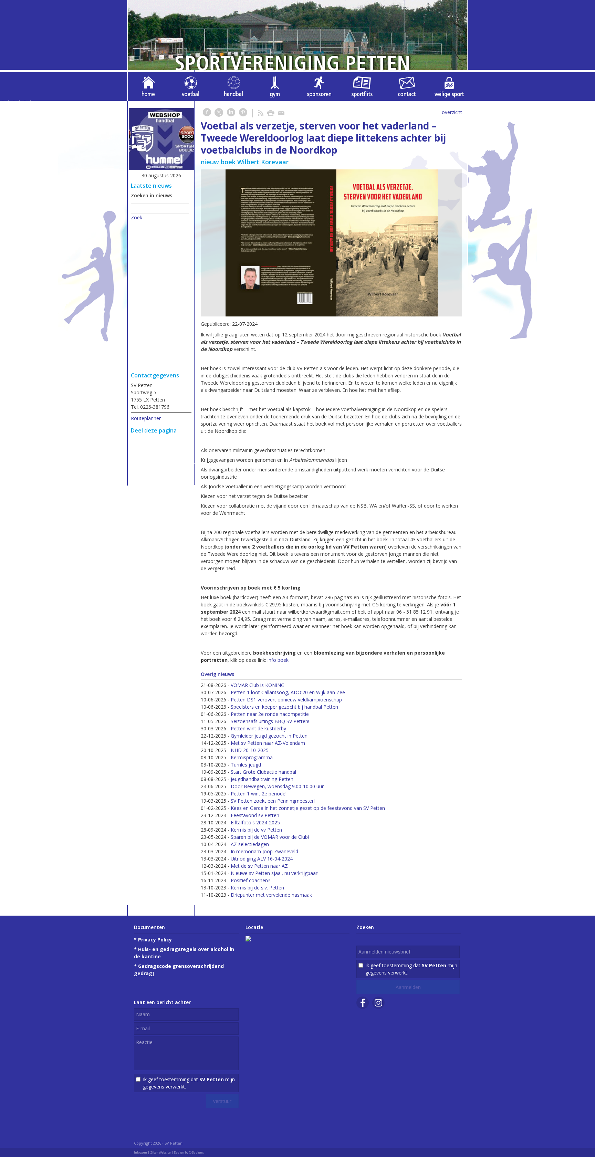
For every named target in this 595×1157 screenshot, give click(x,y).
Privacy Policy (155, 939)
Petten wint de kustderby (258, 728)
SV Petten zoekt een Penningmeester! (273, 801)
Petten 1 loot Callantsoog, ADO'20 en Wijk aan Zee (288, 692)
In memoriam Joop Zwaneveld (264, 851)
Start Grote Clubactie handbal (263, 772)
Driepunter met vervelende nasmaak (271, 895)
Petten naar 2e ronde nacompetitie (270, 714)
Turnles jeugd (246, 764)
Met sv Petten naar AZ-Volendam (268, 743)
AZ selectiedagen (250, 844)
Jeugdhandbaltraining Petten (262, 779)
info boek (278, 660)
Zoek (136, 217)
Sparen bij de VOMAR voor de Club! (270, 837)
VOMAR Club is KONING (257, 685)
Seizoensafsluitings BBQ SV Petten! (270, 721)
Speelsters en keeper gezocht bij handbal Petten (284, 706)
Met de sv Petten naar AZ (259, 866)
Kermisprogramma (252, 757)
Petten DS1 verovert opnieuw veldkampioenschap (286, 699)
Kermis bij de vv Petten (256, 829)
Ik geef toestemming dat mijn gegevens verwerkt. (189, 1083)
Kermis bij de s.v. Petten (257, 887)
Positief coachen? (250, 880)
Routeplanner (146, 418)
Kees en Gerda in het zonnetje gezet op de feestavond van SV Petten (308, 808)
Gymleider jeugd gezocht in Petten (269, 735)
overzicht (452, 112)
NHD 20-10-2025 (250, 750)
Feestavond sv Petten (255, 815)
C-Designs (196, 1152)
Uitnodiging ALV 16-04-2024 (262, 858)
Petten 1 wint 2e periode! (258, 793)
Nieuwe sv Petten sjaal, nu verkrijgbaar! (275, 873)
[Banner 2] (161, 140)
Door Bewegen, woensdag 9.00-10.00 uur (277, 786)
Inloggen (140, 1152)
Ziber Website (160, 1152)
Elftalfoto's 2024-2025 (255, 822)
